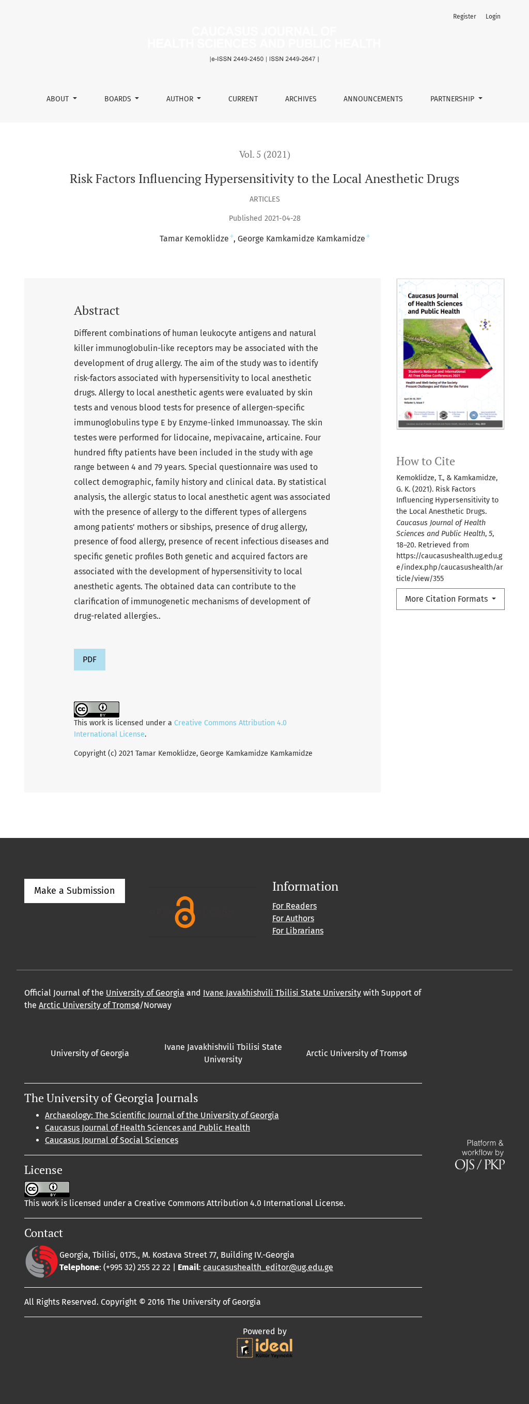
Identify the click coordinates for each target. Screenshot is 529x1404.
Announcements (373, 99)
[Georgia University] (41, 1261)
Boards (118, 99)
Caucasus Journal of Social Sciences (111, 1140)
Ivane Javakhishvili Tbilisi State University (282, 993)
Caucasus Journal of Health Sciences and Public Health (147, 1128)
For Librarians (297, 931)
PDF (90, 659)
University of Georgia (145, 993)
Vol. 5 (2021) (264, 154)
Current (243, 99)
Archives (301, 99)
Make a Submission (74, 890)
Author (180, 99)
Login (493, 16)
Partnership (453, 99)
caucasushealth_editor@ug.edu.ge (268, 1267)
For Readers (294, 906)
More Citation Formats (447, 599)
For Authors (293, 918)
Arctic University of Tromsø (89, 1005)
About (58, 99)
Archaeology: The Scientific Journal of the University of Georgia (162, 1115)
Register (464, 16)
